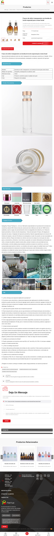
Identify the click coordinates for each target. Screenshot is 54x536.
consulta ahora (36, 43)
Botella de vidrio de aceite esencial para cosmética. (27, 464)
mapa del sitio (23, 528)
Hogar (7, 9)
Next (52, 457)
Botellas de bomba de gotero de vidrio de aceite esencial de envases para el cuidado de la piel (44, 464)
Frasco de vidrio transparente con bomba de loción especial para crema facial (24, 401)
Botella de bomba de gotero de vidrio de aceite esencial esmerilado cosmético (10, 464)
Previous (2, 457)
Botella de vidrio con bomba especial (10, 369)
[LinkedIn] (48, 475)
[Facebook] (41, 475)
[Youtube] (41, 478)
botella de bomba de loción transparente (28, 369)
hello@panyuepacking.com (28, 476)
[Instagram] (45, 475)
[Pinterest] (37, 478)
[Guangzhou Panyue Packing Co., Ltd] (2, 2)
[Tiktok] (37, 475)
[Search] (48, 2)
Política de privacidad (34, 528)
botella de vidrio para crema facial (9, 371)
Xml (28, 528)
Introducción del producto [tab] (7, 48)
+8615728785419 (9, 486)
